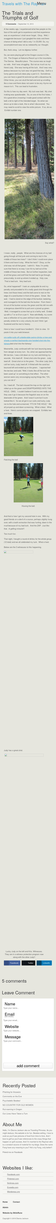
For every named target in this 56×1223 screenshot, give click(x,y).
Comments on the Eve (12, 1096)
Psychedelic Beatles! (11, 1100)
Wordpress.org (13, 1191)
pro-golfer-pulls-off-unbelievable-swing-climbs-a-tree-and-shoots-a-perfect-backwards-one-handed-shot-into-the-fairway (28, 340)
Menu (41, 3)
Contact (16, 1202)
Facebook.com (13, 1174)
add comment (28, 1065)
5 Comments (11, 24)
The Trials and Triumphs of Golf (20, 15)
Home (5, 1202)
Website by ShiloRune (12, 1212)
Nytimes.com (13, 1183)
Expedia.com (12, 1187)
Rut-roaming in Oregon (12, 1109)
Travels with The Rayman (24, 3)
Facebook (5, 1157)
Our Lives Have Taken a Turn (15, 1113)
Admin (5, 1207)
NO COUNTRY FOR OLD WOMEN (18, 1105)
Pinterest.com (13, 1178)
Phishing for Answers (12, 1092)
